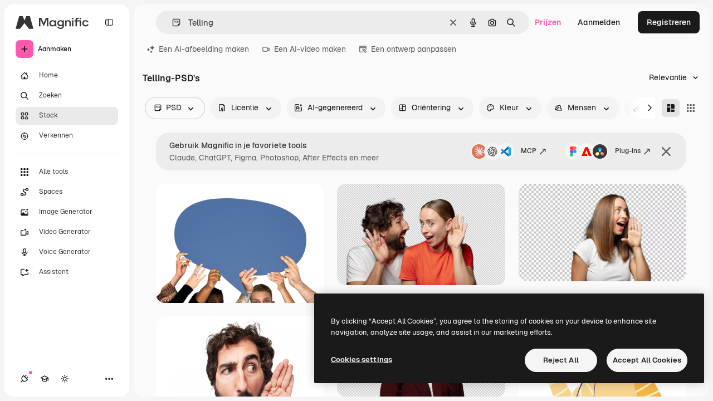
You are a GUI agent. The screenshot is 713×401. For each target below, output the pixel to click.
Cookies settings (361, 359)
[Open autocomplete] (172, 22)
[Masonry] (671, 108)
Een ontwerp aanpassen (413, 49)
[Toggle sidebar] (109, 22)
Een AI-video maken (310, 49)
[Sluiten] (666, 151)
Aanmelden (599, 22)
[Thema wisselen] (65, 379)
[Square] (691, 108)
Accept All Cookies (647, 360)
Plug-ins (628, 150)
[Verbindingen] (24, 379)
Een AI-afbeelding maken (204, 49)
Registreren (669, 22)
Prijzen (548, 22)
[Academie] (44, 379)
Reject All (561, 360)
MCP (528, 150)
